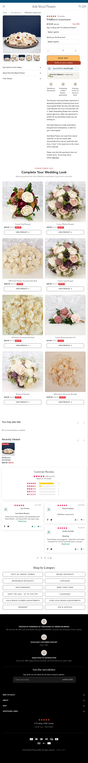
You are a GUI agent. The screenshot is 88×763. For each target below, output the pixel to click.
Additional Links (10, 711)
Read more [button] (22, 521)
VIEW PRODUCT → (22, 232)
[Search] (79, 6)
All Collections (16, 13)
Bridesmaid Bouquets (23, 581)
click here (55, 157)
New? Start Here (65, 587)
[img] (19, 505)
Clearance (65, 594)
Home (5, 13)
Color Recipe (7, 78)
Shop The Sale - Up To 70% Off (23, 594)
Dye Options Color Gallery (12, 67)
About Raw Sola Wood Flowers (14, 73)
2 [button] (41, 558)
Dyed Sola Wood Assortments (65, 600)
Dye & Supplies (65, 607)
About (5, 700)
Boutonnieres (23, 587)
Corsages (65, 581)
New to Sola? (9, 695)
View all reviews (44, 727)
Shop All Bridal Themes (23, 574)
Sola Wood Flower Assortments (23, 600)
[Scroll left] (78, 423)
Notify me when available (64, 63)
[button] (51, 16)
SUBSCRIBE (67, 680)
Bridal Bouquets (65, 574)
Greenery (23, 607)
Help (5, 706)
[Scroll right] (84, 423)
